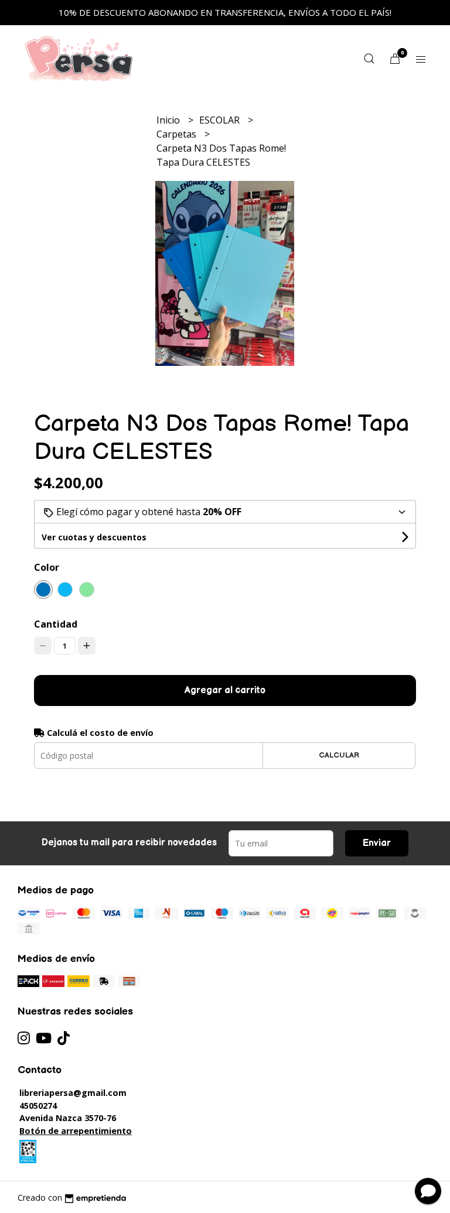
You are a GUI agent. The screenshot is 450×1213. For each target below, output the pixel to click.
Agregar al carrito (225, 690)
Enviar (377, 843)
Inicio (169, 120)
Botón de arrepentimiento (75, 1130)
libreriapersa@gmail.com (73, 1092)
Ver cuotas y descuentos (94, 537)
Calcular (339, 755)
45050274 (38, 1105)
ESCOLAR (220, 120)
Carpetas (177, 134)
